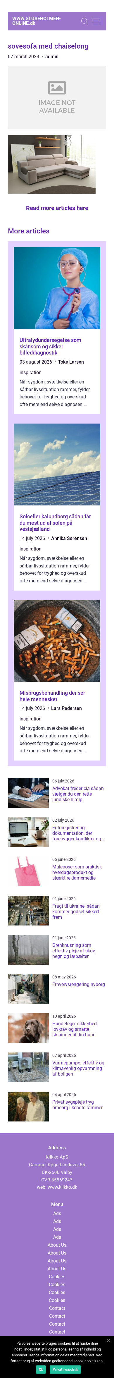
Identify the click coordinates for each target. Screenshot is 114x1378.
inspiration (31, 372)
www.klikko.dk (62, 1187)
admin (51, 56)
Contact (57, 1308)
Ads (57, 1213)
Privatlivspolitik (65, 1369)
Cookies (57, 1276)
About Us (57, 1245)
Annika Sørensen (69, 538)
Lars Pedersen (66, 708)
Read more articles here (57, 207)
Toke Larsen (71, 362)
